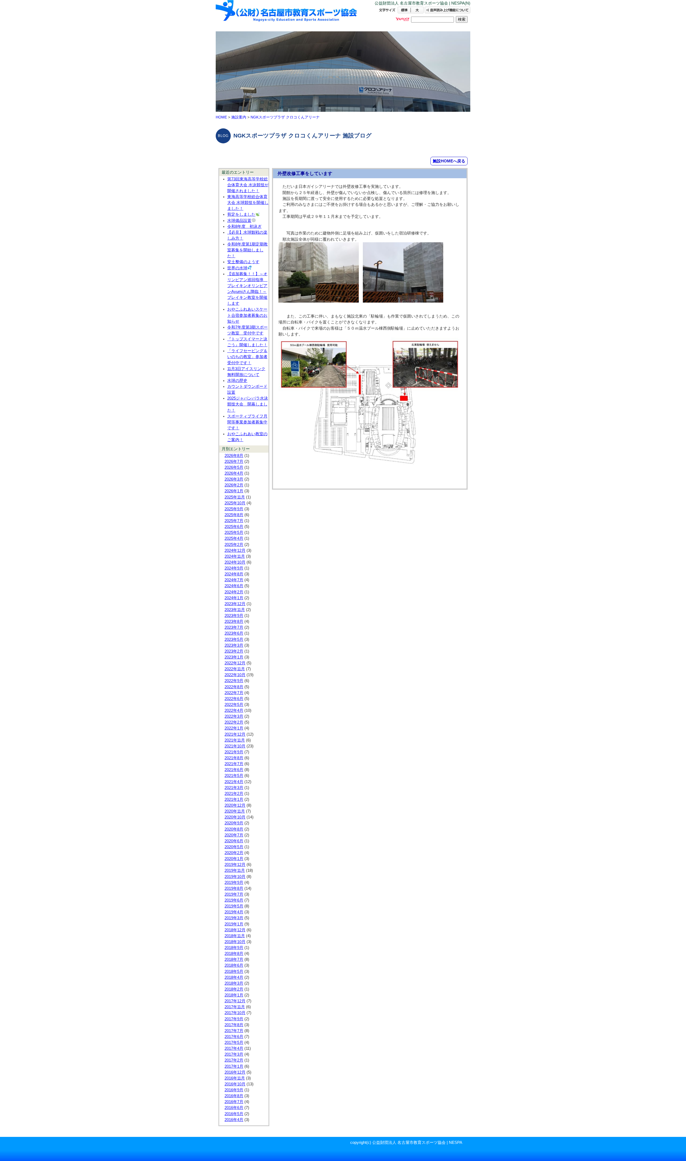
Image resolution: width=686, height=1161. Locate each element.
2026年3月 (234, 479)
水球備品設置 (239, 220)
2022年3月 (234, 716)
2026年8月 (234, 455)
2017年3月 (234, 1054)
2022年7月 (234, 693)
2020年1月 (234, 859)
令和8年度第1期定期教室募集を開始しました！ (247, 250)
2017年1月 (234, 1066)
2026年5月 (234, 467)
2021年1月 (234, 799)
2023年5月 (234, 639)
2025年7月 (234, 521)
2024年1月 (234, 598)
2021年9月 (234, 752)
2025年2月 (234, 544)
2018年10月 (235, 942)
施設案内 (238, 117)
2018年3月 (234, 983)
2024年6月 (234, 586)
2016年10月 (235, 1084)
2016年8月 (234, 1096)
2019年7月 (234, 894)
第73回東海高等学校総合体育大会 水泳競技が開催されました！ (248, 185)
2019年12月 (235, 864)
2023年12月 (235, 604)
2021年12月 (235, 734)
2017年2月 (234, 1060)
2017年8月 (234, 1025)
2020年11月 (235, 811)
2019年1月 (234, 924)
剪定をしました (241, 214)
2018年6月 (234, 965)
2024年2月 (234, 592)
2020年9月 (234, 823)
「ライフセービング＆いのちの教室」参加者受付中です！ (247, 357)
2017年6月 (234, 1037)
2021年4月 (234, 782)
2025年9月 (234, 509)
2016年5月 (234, 1114)
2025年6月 (234, 526)
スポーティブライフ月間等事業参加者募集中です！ (247, 422)
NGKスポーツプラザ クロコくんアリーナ (285, 117)
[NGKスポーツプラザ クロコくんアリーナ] (287, 15)
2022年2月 (234, 722)
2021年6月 (234, 770)
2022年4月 (234, 710)
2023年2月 (234, 651)
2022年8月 (234, 687)
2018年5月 (234, 971)
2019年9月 (234, 882)
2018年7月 (234, 959)
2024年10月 (235, 562)
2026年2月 (234, 485)
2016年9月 (234, 1090)
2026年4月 (234, 473)
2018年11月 (235, 936)
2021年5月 (234, 775)
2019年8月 (234, 888)
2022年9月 (234, 681)
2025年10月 (235, 503)
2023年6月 (234, 633)
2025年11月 (235, 497)
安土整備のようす (243, 262)
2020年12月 (235, 805)
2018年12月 (235, 930)
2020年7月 (234, 835)
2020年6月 (234, 841)
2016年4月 (234, 1120)
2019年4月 (234, 912)
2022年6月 (234, 699)
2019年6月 (234, 900)
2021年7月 (234, 764)
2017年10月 (235, 1013)
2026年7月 (234, 461)
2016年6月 (234, 1108)
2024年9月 (234, 568)
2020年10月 (235, 817)
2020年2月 (234, 853)
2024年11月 (235, 556)
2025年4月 (234, 538)
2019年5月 (234, 906)
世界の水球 (237, 268)
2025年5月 (234, 532)
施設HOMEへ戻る (449, 161)
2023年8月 (234, 621)
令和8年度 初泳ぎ (244, 226)
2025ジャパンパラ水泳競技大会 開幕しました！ (247, 404)
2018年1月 (234, 995)
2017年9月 (234, 1019)
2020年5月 (234, 847)
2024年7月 (234, 580)
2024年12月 (235, 550)
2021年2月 (234, 793)
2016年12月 (235, 1072)
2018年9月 (234, 948)
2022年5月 (234, 704)
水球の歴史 (237, 380)
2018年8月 (234, 953)
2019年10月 (235, 877)
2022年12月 (235, 663)
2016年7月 (234, 1102)
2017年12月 (235, 1001)
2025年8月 (234, 515)
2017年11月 (235, 1007)
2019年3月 (234, 918)
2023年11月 (235, 610)
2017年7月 (234, 1031)
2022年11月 (235, 669)
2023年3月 (234, 645)
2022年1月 (234, 728)
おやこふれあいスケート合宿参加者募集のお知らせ (247, 315)
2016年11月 (235, 1078)
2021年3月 (234, 788)
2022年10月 (235, 675)
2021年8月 (234, 758)
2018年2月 (234, 989)
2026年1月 (234, 491)
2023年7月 (234, 627)
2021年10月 (235, 746)
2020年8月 (234, 829)
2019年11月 (235, 870)
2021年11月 (235, 740)
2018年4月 (234, 977)
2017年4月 (234, 1048)
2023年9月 (234, 615)
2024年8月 (234, 574)
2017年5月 (234, 1042)
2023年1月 (234, 657)
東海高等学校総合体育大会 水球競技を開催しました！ (248, 203)
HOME (221, 117)
